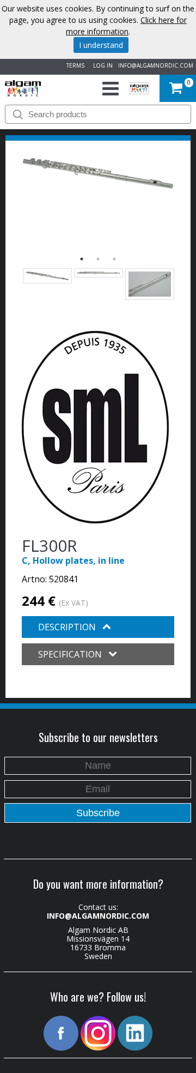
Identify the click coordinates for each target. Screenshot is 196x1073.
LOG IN (101, 65)
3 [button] (114, 259)
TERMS (73, 65)
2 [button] (98, 259)
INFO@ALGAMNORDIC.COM (155, 65)
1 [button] (81, 259)
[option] (98, 173)
